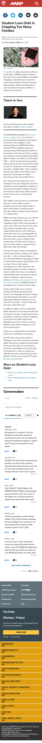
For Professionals (11, 675)
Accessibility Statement (12, 728)
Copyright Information (11, 732)
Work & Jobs (8, 700)
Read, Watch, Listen (11, 718)
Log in (28, 398)
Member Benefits (10, 650)
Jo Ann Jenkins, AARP (12, 42)
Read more (34, 474)
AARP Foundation (10, 669)
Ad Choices (33, 734)
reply (7, 451)
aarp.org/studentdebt (13, 359)
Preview (6, 637)
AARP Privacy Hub (17, 727)
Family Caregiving (11, 694)
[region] (21, 484)
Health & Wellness (11, 681)
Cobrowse (25, 736)
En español (8, 72)
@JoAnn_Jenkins (26, 127)
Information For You (12, 663)
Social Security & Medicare (16, 687)
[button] (5, 3)
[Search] (38, 3)
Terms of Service (32, 727)
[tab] (13, 415)
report (33, 451)
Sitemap (5, 727)
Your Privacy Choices (11, 736)
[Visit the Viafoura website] (33, 571)
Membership (8, 644)
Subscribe (21, 632)
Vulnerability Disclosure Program (15, 734)
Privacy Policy (16, 637)
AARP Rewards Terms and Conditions (17, 730)
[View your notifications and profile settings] (37, 415)
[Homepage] (18, 3)
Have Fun (6, 712)
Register (35, 398)
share (26, 451)
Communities (8, 656)
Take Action (8, 706)
